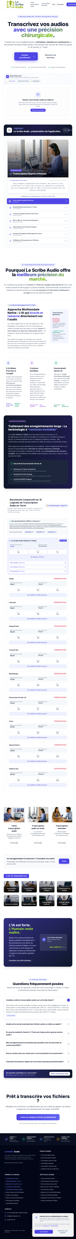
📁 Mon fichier (11, 81)
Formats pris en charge (12, 1178)
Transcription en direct (46, 1189)
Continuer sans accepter (63, 1231)
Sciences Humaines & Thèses (48, 1200)
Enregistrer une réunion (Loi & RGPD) (50, 1197)
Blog (53, 4)
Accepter (45, 1231)
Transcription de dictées (12, 1200)
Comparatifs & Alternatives (13, 1186)
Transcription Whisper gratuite (14, 1189)
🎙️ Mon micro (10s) (23, 81)
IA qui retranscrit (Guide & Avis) (49, 1181)
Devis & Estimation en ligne (48, 1158)
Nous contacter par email (59, 1073)
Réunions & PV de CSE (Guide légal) (50, 1192)
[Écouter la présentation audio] (9, 130)
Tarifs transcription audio (34, 4)
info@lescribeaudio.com (14, 1216)
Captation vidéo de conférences (49, 1169)
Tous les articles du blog (47, 1178)
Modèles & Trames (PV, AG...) (13, 1184)
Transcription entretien (45, 4)
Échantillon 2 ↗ (40, 532)
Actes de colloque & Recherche (14, 1197)
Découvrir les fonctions (50, 56)
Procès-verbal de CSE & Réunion (14, 1192)
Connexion (60, 4)
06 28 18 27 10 (11, 1219)
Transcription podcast (11, 1203)
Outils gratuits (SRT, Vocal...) (13, 1181)
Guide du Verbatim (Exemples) (49, 1195)
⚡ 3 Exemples (35, 81)
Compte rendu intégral (11, 1195)
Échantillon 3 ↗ (52, 532)
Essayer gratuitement (24, 56)
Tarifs (64, 861)
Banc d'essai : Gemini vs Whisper (49, 1186)
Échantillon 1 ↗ (29, 532)
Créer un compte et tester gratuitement (38, 1117)
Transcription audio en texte (48, 1160)
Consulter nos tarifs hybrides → (20, 960)
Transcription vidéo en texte (48, 1166)
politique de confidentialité (50, 1226)
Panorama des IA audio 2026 (48, 1184)
